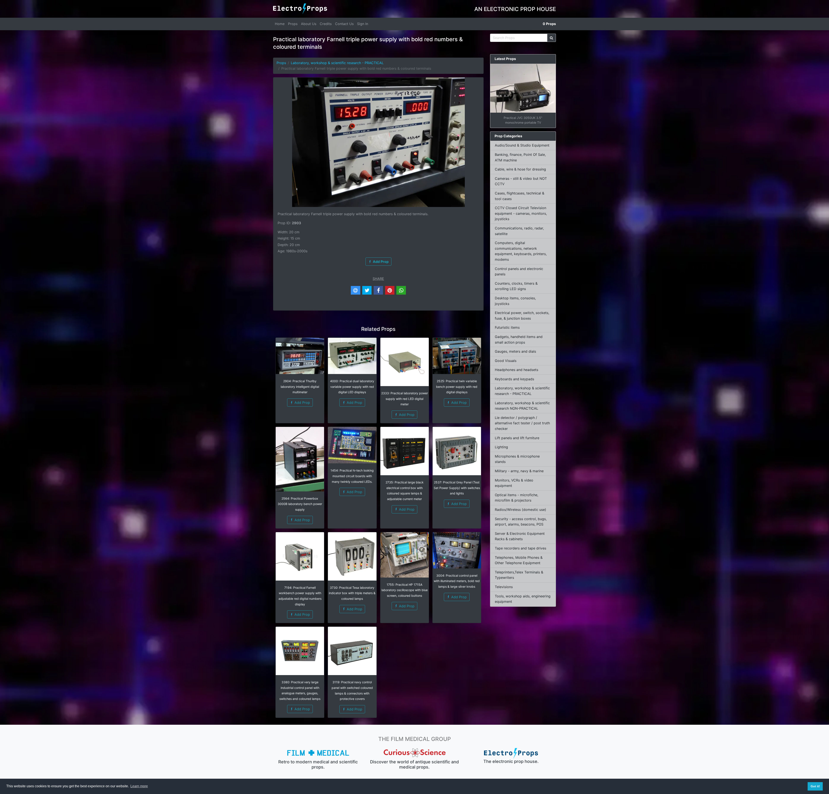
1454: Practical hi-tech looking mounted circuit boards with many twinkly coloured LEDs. (352, 476)
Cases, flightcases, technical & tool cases (519, 196)
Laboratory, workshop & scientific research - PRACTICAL (337, 63)
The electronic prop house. (511, 761)
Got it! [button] (815, 786)
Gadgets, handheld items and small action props (519, 339)
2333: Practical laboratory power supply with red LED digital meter (404, 398)
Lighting (501, 447)
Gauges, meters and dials (515, 351)
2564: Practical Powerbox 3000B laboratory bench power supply (300, 504)
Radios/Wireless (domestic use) (520, 509)
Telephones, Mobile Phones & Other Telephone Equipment (519, 560)
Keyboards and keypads (514, 379)
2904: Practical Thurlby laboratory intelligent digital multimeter (300, 386)
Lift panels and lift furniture (517, 438)
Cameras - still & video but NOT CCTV (521, 181)
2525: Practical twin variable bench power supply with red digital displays (456, 386)
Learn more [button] (139, 786)
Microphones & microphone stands (517, 459)
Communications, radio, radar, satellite (519, 231)
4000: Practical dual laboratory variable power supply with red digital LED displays (352, 386)
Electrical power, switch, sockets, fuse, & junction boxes (522, 315)
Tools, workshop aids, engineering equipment (523, 599)
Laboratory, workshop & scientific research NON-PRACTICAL (522, 406)
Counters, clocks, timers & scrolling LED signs (516, 286)
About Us (308, 24)
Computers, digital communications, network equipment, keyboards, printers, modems (521, 251)
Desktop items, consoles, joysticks (515, 301)
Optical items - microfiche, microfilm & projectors (516, 498)
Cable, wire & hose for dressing (520, 169)
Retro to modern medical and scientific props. (318, 764)
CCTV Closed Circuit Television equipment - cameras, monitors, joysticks (521, 213)
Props (292, 24)
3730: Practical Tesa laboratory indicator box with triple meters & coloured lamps (352, 593)
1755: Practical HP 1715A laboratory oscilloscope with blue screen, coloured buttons (404, 590)
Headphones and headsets (516, 370)
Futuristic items (507, 327)
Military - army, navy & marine (519, 471)
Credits (326, 24)
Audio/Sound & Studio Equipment (522, 145)
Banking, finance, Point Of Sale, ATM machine (520, 157)
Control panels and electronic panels (519, 271)
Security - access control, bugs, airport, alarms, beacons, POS (521, 522)
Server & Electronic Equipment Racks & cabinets (520, 536)
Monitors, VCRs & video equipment (514, 483)
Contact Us (344, 24)
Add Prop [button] (301, 402)
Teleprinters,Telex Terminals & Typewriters (519, 575)
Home (280, 24)
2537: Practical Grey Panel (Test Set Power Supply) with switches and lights (457, 487)
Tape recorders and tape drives (520, 548)
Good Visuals (505, 360)
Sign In (362, 24)
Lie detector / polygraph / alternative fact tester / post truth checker (522, 423)
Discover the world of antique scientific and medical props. (414, 764)
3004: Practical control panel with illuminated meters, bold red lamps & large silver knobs (457, 581)
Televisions (504, 587)
